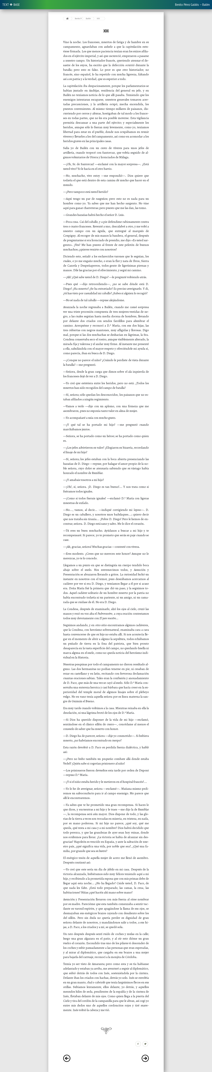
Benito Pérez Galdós (78, 18)
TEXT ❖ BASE (11, 4)
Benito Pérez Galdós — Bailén (192, 4)
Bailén (88, 18)
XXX (98, 18)
